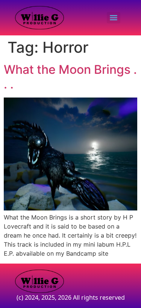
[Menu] (113, 17)
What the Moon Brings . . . (70, 76)
